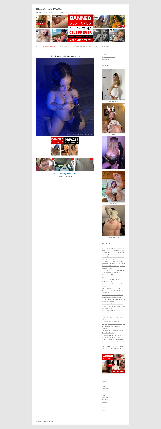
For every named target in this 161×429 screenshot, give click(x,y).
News (96, 47)
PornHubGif (105, 386)
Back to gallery (65, 174)
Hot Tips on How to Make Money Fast (112, 339)
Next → (76, 174)
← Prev (53, 174)
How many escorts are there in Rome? (112, 304)
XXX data (104, 402)
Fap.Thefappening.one (108, 57)
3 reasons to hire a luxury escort (111, 288)
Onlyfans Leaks (63, 47)
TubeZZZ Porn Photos (49, 9)
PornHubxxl (105, 395)
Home (37, 47)
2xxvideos (105, 391)
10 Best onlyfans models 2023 (110, 322)
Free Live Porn (106, 47)
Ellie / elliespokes (55, 56)
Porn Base (105, 400)
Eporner (104, 55)
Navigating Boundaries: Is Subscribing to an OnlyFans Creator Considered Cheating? (113, 326)
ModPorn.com (106, 59)
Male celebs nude (107, 397)
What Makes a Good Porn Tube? (111, 315)
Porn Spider (105, 393)
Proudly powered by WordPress (44, 421)
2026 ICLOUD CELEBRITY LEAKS (83, 47)
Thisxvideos (105, 388)
